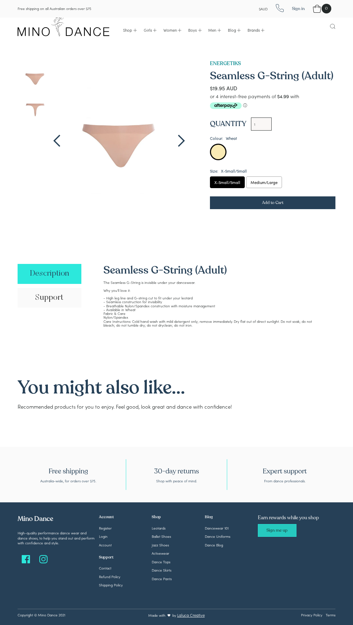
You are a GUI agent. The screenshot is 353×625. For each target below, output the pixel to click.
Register (105, 528)
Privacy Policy (311, 614)
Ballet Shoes (161, 536)
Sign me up (277, 530)
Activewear (160, 553)
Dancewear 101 (217, 528)
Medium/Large (264, 182)
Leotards (158, 528)
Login (103, 536)
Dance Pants (162, 578)
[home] (63, 26)
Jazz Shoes (160, 544)
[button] (130, 30)
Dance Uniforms (217, 536)
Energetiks (225, 63)
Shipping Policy (111, 584)
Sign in (298, 8)
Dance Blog (214, 544)
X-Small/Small (227, 182)
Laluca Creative (191, 615)
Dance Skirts (161, 570)
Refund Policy (109, 576)
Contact (105, 568)
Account (105, 544)
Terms (330, 614)
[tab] (49, 274)
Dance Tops (161, 561)
